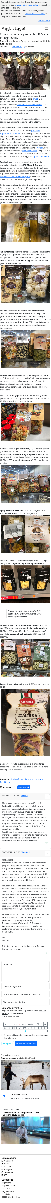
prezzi (32, 779)
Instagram (8, 1169)
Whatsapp (8, 1160)
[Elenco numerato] (9, 1027)
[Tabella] (12, 1027)
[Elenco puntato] (5, 1027)
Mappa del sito (8, 1185)
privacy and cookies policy (26, 5)
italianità (15, 779)
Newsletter (8, 1172)
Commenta (22, 787)
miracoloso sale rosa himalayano (15, 176)
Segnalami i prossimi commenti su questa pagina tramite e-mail (26, 1036)
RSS (5, 1175)
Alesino (24, 795)
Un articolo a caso (19, 1094)
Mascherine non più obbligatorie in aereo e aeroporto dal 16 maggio (21, 1113)
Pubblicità (6, 1194)
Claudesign (16, 1197)
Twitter (6, 1163)
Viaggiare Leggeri (13, 28)
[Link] (20, 1027)
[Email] (16, 1027)
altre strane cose (29, 150)
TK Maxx (39, 147)
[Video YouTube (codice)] (45, 1024)
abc (15, 1024)
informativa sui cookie (35, 13)
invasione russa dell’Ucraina (29, 104)
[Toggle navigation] (46, 28)
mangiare (24, 779)
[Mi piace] (46, 844)
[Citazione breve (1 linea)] (38, 1024)
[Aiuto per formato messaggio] (25, 1031)
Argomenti (6, 1182)
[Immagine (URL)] (42, 1024)
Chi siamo (6, 1188)
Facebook (8, 1166)
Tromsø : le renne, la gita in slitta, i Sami (18, 1058)
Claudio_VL (17, 46)
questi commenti (41, 156)
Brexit (35, 99)
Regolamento (8, 1191)
